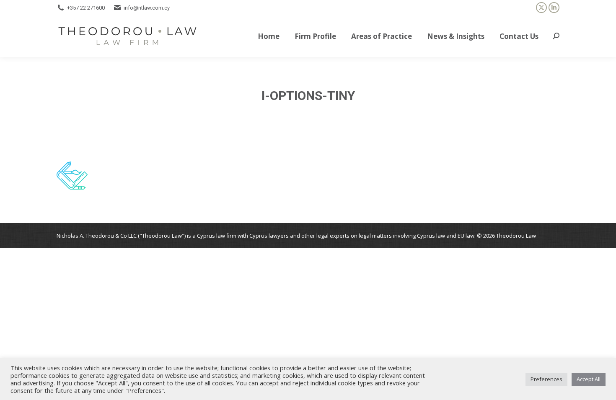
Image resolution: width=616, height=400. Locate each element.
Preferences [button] (546, 379)
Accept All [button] (588, 379)
